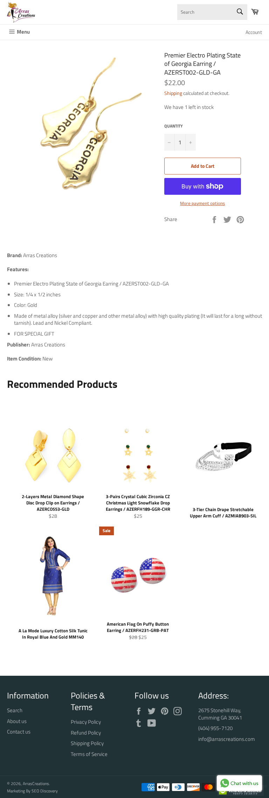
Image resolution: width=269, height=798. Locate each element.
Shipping (173, 93)
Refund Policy (86, 733)
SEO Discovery (45, 790)
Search (14, 710)
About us (17, 721)
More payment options (202, 203)
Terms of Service (89, 754)
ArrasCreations (36, 783)
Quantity (173, 126)
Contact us (18, 732)
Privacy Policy (86, 722)
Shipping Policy (87, 743)
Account (254, 32)
